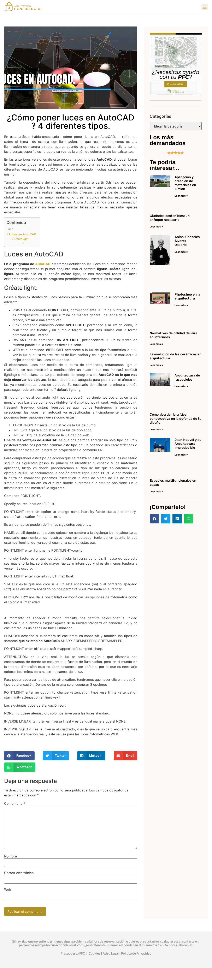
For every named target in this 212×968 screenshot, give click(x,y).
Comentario (14, 803)
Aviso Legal (111, 953)
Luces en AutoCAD (22, 234)
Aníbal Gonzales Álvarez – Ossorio (187, 241)
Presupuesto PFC (73, 953)
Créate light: (21, 238)
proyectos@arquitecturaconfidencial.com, (52, 945)
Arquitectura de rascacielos (187, 377)
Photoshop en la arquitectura (187, 296)
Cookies (94, 953)
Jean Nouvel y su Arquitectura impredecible (188, 444)
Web (7, 889)
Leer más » (181, 195)
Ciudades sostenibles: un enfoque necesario (170, 218)
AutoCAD (43, 264)
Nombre (10, 856)
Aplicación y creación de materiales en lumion (185, 183)
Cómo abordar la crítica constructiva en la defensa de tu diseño (175, 418)
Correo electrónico (19, 872)
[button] (204, 7)
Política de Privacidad (136, 953)
